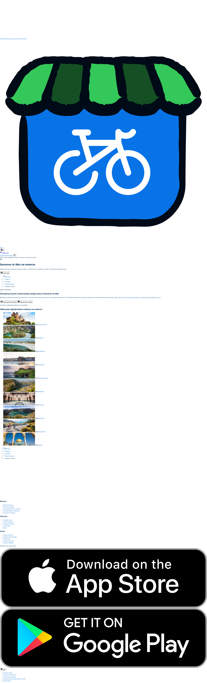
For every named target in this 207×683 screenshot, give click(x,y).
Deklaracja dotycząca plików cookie (14, 679)
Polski (4, 669)
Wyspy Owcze (43, 378)
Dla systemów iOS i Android (11, 509)
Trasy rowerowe (8, 522)
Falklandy (42, 351)
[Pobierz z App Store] (103, 578)
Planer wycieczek (8, 507)
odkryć (158, 297)
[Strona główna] (103, 19)
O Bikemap (6, 539)
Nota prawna (7, 681)
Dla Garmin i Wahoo (9, 513)
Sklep (5, 528)
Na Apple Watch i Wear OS (11, 511)
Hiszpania (42, 431)
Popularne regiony (8, 524)
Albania (41, 391)
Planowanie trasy (11, 39)
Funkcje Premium (21, 39)
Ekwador (42, 418)
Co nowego (6, 526)
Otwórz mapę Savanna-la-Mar (9, 302)
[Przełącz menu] (14, 255)
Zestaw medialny (8, 542)
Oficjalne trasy (7, 520)
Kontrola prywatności (9, 677)
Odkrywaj (3, 39)
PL (3, 250)
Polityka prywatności (9, 675)
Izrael (41, 445)
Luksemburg (43, 324)
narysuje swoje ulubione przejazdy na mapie (131, 297)
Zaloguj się (5, 253)
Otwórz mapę (6, 273)
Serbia (41, 338)
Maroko (41, 405)
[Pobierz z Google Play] (103, 638)
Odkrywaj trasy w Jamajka (26, 302)
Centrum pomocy (8, 541)
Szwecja (41, 364)
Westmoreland (9, 284)
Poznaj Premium (8, 535)
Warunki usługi (7, 673)
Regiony (7, 279)
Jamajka (7, 281)
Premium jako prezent (10, 537)
